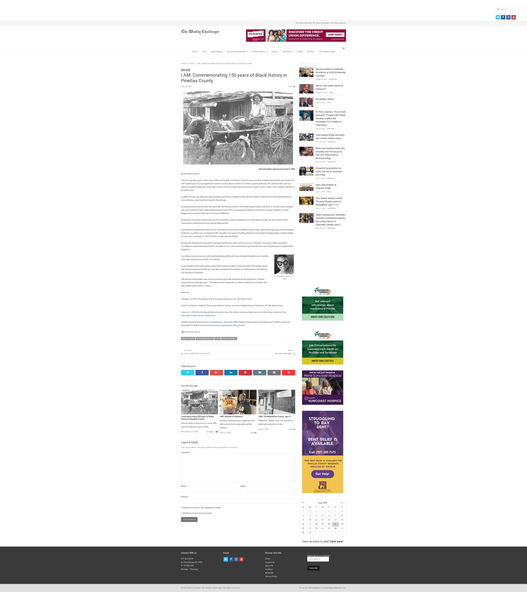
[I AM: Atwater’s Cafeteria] (238, 391)
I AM (204, 51)
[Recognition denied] (306, 99)
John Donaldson (229, 338)
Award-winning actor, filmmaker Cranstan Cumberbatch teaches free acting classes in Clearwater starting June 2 (330, 219)
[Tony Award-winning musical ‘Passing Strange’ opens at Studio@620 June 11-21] (306, 198)
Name (184, 486)
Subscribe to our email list (318, 555)
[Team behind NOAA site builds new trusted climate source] (306, 135)
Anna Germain (188, 338)
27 (310, 511)
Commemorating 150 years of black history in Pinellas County (197, 418)
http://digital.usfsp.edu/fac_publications (198, 315)
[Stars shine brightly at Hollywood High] (306, 185)
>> (342, 502)
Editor (331, 93)
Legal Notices (217, 51)
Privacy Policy (271, 576)
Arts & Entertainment (236, 51)
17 (310, 524)
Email (243, 486)
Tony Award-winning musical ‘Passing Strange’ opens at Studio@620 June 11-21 (329, 201)
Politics (274, 51)
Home (195, 51)
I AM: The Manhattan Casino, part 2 (274, 416)
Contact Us (270, 562)
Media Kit (269, 573)
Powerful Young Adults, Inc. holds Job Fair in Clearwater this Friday (329, 172)
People (188, 70)
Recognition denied (325, 99)
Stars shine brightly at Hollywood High (326, 186)
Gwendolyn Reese (205, 338)
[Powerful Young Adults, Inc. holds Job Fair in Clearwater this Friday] (306, 168)
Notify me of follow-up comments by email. (202, 507)
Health (300, 51)
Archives (310, 51)
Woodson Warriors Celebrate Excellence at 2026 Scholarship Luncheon (331, 72)
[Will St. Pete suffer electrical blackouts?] (306, 86)
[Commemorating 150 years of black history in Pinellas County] (199, 391)
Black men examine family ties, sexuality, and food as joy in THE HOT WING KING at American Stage (330, 153)
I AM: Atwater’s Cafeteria (231, 416)
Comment (185, 452)
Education (286, 51)
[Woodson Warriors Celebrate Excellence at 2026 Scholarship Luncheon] (306, 69)
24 (310, 528)
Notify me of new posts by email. (197, 513)
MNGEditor (333, 79)
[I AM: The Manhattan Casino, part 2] (276, 391)
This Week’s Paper (327, 51)
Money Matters (259, 51)
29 (342, 528)
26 (323, 528)
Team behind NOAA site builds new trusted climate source (330, 136)
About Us (269, 566)
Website (184, 497)
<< (303, 502)
